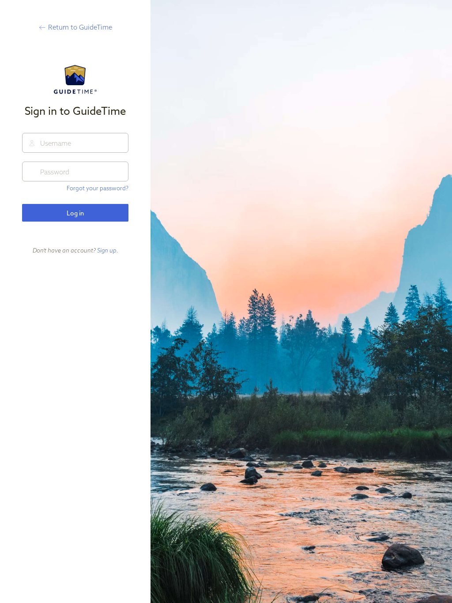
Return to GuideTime (80, 27)
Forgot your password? (97, 188)
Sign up (107, 250)
